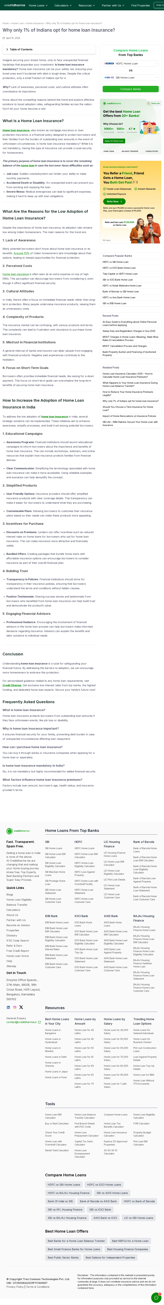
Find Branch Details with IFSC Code (85, 1125)
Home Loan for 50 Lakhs (84, 1049)
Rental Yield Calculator (57, 1150)
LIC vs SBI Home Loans (138, 1217)
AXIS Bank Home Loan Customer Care (115, 969)
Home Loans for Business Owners (142, 1040)
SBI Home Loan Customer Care (53, 900)
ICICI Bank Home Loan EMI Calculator (86, 933)
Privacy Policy (15, 1286)
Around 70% (21, 253)
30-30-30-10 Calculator (110, 1152)
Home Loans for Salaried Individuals (143, 1032)
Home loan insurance (16, 130)
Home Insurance (35, 23)
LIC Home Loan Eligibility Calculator (114, 872)
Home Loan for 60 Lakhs (84, 1067)
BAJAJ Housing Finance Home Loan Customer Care (143, 987)
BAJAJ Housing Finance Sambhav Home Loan (142, 963)
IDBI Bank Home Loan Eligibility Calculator (56, 939)
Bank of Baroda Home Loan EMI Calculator (145, 859)
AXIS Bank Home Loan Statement (115, 960)
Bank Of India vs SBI (60, 1201)
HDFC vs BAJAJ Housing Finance (69, 1193)
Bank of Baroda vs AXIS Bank (98, 1201)
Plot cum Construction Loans (144, 1049)
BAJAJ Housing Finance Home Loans (144, 928)
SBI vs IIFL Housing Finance (65, 1209)
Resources (85, 5)
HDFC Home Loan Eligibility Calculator (85, 864)
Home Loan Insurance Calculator (115, 1134)
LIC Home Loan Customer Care (112, 896)
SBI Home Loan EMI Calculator (55, 856)
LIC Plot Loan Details (114, 879)
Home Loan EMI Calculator (53, 1116)
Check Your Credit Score (55, 1134)
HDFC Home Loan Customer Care (84, 900)
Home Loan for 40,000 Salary (116, 1032)
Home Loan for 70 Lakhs (84, 1085)
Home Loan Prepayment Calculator (87, 1134)
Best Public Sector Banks (63, 1257)
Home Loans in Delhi (56, 1056)
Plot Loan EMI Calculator (140, 1143)
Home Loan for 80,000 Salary (116, 1067)
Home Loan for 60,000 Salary (116, 1049)
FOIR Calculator (141, 1123)
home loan (27, 165)
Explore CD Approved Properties (115, 1143)
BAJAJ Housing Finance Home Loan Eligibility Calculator (143, 951)
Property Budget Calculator (142, 1134)
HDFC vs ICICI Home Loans (104, 1184)
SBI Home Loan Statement (53, 891)
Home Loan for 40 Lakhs (84, 1032)
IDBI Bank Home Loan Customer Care (56, 966)
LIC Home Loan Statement (112, 887)
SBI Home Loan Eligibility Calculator (55, 864)
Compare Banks (130, 89)
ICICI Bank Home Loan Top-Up (86, 951)
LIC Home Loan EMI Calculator (114, 863)
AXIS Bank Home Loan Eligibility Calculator (115, 942)
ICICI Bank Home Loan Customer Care (86, 969)
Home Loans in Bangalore (53, 1032)
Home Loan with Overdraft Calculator (56, 1143)
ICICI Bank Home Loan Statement (86, 960)
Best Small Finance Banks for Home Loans (74, 1249)
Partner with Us (111, 5)
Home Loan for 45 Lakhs (84, 1040)
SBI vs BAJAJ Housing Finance (67, 1217)
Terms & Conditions (37, 1286)
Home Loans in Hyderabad (53, 1040)
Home (6, 23)
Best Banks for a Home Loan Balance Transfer (76, 1240)
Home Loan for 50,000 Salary (116, 1040)
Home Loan (18, 23)
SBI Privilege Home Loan (55, 882)
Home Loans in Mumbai (53, 1049)
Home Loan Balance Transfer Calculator (85, 1116)
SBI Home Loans (53, 848)
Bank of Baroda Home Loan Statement (145, 889)
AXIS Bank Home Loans (113, 924)
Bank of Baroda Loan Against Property (144, 880)
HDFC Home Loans (84, 848)
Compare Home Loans (115, 1114)
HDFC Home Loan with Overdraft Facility (86, 882)
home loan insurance (54, 416)
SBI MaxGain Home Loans (55, 873)
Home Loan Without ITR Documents (143, 1082)
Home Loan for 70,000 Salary (116, 1058)
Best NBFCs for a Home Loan (130, 1240)
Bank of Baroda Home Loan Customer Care (145, 898)
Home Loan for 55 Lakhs (84, 1058)
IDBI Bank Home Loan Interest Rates (56, 948)
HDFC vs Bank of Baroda (139, 1201)
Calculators (61, 5)
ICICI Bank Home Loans (83, 924)
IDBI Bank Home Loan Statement (56, 957)
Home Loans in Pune (56, 1077)
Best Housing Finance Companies (127, 1249)
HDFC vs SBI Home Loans (64, 1184)
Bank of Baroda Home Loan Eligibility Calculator (145, 869)
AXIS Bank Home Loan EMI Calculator (115, 933)
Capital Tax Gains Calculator (84, 1143)
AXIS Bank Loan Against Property (113, 951)
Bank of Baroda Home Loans (145, 850)
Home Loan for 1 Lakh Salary (115, 1085)
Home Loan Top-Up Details (143, 1067)
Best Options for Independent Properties (110, 1257)
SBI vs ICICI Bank (100, 1209)
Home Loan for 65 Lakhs (84, 1076)
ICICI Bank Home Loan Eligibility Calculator (86, 942)
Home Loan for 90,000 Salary (116, 1076)
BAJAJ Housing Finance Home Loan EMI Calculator (143, 939)
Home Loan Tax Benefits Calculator (114, 1125)
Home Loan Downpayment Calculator (82, 1153)
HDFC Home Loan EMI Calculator (86, 856)
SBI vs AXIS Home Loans (112, 1193)
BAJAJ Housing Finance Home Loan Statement (143, 975)
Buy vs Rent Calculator (57, 1123)
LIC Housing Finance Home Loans (114, 854)
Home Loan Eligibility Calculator (144, 1116)
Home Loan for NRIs (143, 1074)
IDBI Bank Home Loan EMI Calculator (56, 930)
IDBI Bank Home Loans (57, 922)
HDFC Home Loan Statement (84, 891)
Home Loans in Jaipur (56, 1071)
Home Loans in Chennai (53, 1064)
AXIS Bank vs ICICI (105, 1217)
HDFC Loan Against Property (85, 873)
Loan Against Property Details (145, 1058)
